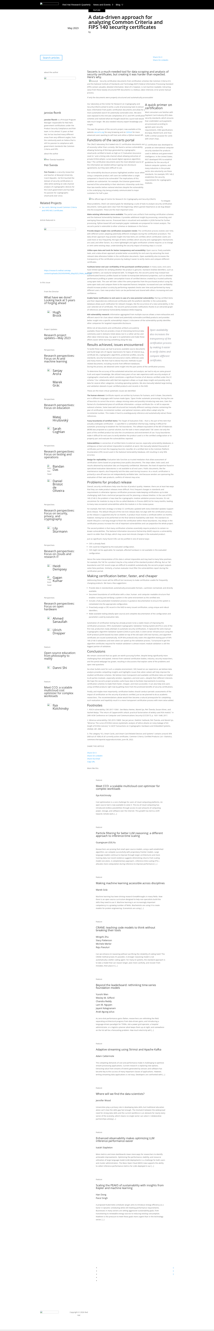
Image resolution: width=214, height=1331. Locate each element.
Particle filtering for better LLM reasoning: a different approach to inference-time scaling (129, 834)
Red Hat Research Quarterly (76, 4)
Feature (96, 10)
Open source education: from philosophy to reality (60, 655)
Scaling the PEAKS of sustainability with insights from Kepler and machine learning (130, 1186)
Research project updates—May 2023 (57, 336)
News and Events (102, 4)
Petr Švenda (94, 36)
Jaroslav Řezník (95, 34)
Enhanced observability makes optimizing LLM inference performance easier (125, 1139)
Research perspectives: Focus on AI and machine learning (59, 358)
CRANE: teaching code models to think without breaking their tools (125, 929)
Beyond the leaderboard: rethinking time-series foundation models (126, 986)
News (50, 1261)
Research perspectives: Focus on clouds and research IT (59, 554)
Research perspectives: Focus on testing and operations (59, 454)
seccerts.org (99, 132)
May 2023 (73, 28)
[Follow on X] (173, 1271)
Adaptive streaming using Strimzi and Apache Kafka (128, 1049)
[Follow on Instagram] (173, 1274)
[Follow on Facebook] (173, 1268)
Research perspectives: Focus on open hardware (59, 606)
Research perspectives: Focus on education (59, 406)
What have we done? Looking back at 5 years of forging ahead (59, 300)
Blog (118, 4)
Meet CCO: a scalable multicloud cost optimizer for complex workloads (58, 691)
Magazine (51, 1257)
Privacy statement (107, 1312)
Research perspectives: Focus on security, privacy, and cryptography (59, 514)
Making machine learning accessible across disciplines (130, 883)
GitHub (129, 132)
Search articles (51, 57)
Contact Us (78, 1257)
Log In (78, 1261)
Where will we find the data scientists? (120, 1094)
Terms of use (135, 1312)
